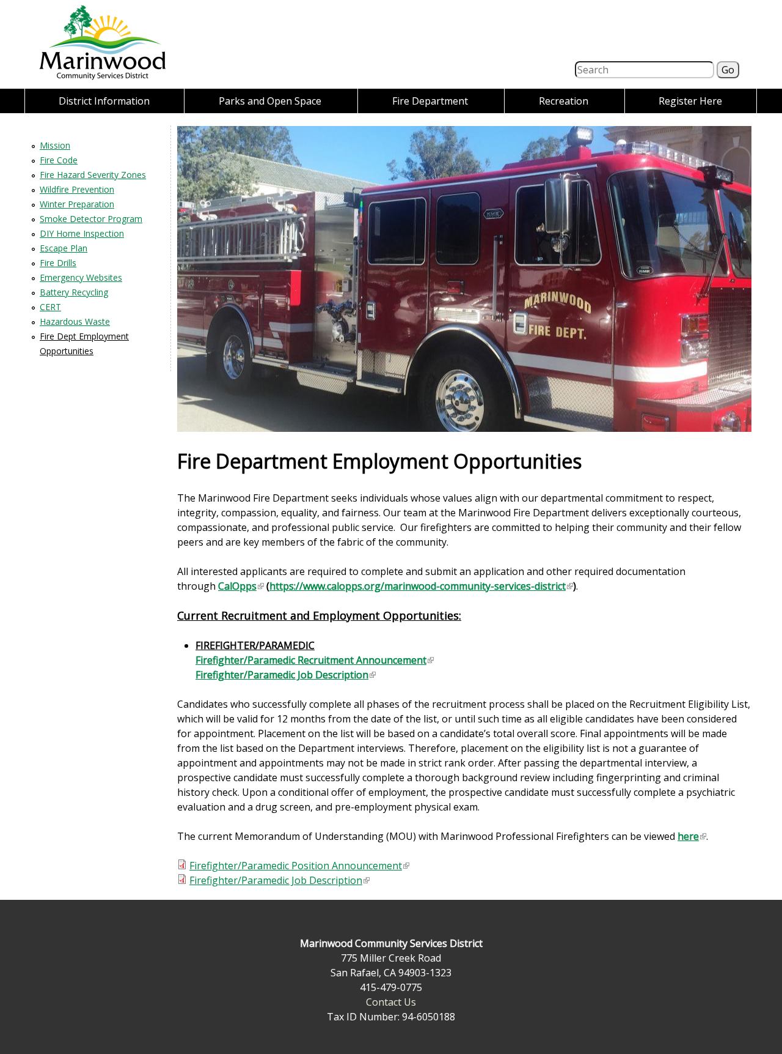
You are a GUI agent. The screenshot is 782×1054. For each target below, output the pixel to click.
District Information (104, 101)
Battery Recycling (74, 292)
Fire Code (59, 160)
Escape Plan (63, 248)
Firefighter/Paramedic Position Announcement (298, 865)
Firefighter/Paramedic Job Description (285, 674)
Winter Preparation (77, 204)
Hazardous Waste (75, 321)
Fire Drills (58, 263)
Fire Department (430, 101)
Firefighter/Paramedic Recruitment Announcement (314, 660)
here (691, 836)
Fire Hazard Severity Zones (93, 174)
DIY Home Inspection (82, 233)
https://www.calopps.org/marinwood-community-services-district (420, 586)
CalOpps (240, 586)
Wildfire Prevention (77, 189)
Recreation (563, 101)
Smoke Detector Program (91, 219)
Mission (55, 145)
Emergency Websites (81, 277)
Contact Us (391, 1002)
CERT (50, 307)
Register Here (690, 101)
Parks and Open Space (270, 101)
